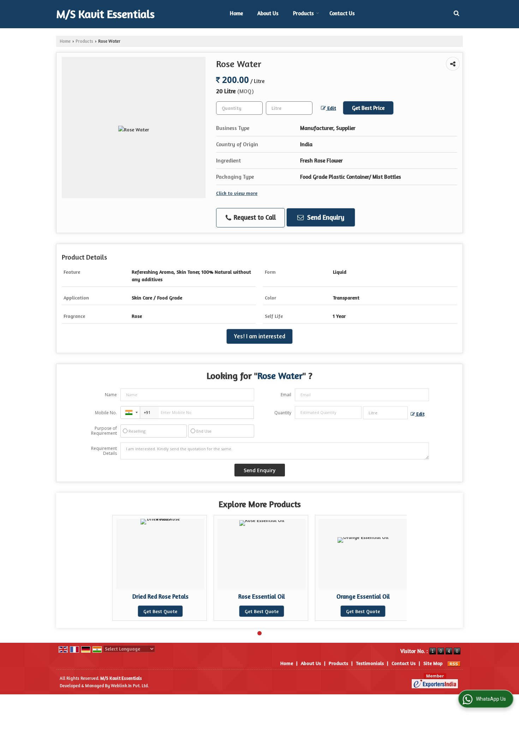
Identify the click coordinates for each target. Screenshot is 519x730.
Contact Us (342, 13)
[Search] (456, 13)
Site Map (433, 663)
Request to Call (254, 217)
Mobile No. (106, 413)
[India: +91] (130, 412)
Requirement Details (104, 451)
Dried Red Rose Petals (160, 596)
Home (236, 13)
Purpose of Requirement (104, 431)
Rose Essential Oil (261, 596)
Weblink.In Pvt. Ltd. (130, 685)
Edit (331, 108)
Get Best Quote (160, 611)
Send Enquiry (324, 217)
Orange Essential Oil (363, 596)
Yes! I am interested (259, 336)
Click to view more (236, 193)
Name (111, 395)
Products (303, 13)
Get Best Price (368, 108)
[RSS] (454, 663)
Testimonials (370, 663)
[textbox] (289, 108)
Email (286, 395)
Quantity (282, 413)
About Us (268, 13)
